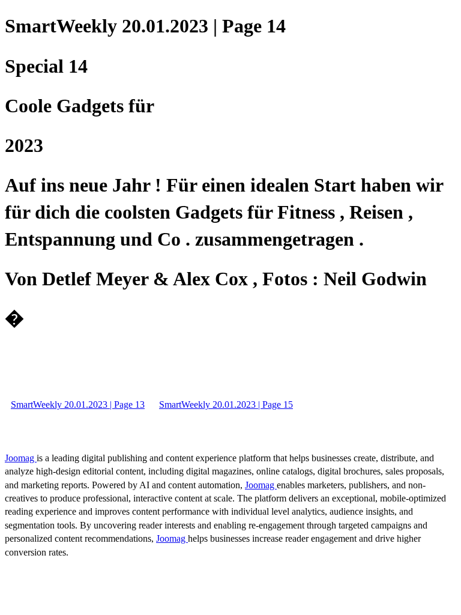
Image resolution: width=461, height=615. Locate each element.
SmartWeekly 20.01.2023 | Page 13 (78, 404)
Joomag (21, 458)
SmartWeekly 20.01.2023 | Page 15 (226, 404)
